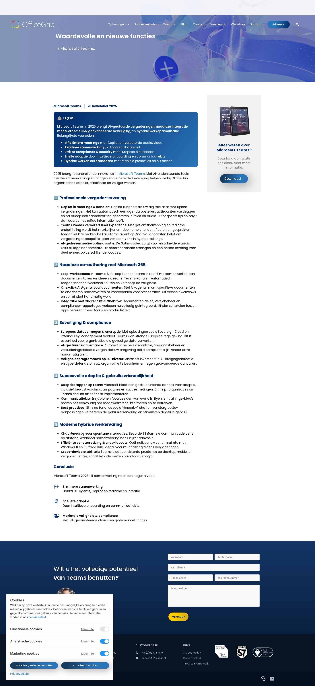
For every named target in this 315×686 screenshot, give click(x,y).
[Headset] (263, 678)
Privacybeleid (19, 673)
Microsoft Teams (67, 106)
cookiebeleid (37, 617)
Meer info (87, 629)
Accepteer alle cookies (85, 665)
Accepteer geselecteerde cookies (34, 665)
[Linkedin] (272, 678)
